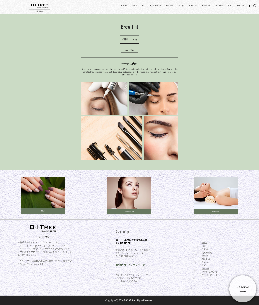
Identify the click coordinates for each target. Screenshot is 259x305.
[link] (129, 50)
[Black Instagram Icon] (254, 5)
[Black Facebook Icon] (249, 5)
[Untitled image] (104, 98)
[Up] (242, 288)
